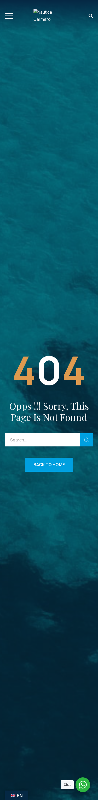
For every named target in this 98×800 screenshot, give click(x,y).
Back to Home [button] (49, 464)
